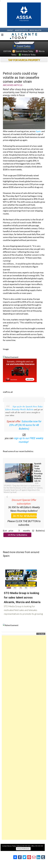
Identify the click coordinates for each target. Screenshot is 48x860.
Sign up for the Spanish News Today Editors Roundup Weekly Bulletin (24, 408)
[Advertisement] (24, 737)
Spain (38, 131)
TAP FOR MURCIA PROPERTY (24, 59)
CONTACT (10, 30)
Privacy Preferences (23, 849)
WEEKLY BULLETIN (35, 30)
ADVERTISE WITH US (21, 30)
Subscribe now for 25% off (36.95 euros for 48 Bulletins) (25, 425)
